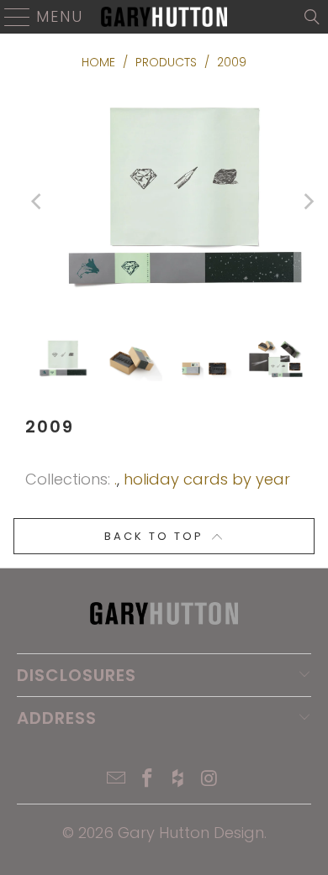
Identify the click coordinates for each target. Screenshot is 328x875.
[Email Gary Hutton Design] (117, 779)
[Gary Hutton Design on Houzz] (179, 779)
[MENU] (10, 17)
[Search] (312, 17)
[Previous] (37, 202)
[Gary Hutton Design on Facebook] (148, 779)
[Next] (307, 202)
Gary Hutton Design (191, 832)
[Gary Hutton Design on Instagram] (209, 779)
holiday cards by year (207, 479)
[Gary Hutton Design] (164, 17)
